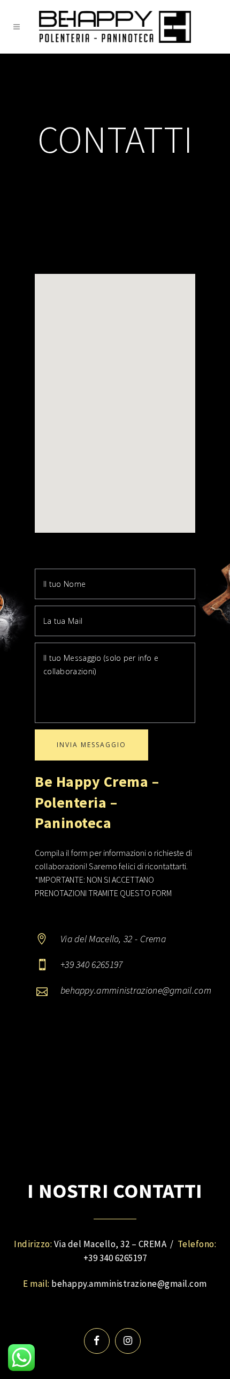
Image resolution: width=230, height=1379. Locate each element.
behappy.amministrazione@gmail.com (129, 1283)
